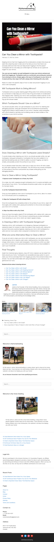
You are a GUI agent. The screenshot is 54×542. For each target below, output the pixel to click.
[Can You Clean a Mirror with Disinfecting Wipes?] (43, 307)
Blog (4, 492)
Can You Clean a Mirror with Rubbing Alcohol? (19, 270)
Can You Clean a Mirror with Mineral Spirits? (19, 272)
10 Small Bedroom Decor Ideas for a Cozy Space (16, 436)
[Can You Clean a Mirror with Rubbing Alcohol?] (10, 307)
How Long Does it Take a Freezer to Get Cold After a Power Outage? (24, 325)
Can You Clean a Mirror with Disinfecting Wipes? (20, 275)
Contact (5, 494)
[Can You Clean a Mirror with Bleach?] (26, 307)
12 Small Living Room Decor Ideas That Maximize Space (18, 441)
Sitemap (5, 500)
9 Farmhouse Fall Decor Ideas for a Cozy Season (16, 443)
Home (4, 496)
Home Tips (13, 320)
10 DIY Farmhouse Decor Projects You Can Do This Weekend (20, 438)
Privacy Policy (7, 498)
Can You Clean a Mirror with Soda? (16, 268)
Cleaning (6, 320)
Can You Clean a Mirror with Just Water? (18, 277)
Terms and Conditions (9, 502)
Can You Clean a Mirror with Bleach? (17, 273)
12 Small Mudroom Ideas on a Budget (13, 445)
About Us (5, 490)
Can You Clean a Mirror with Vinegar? (17, 279)
